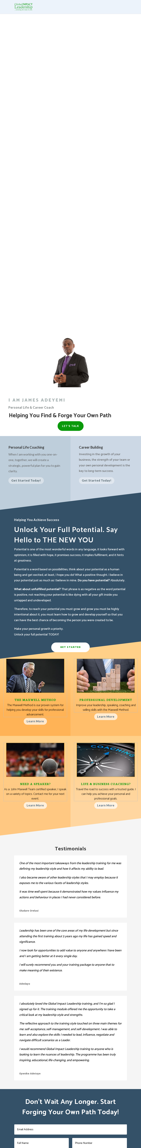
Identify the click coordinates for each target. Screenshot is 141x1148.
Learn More (35, 721)
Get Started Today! (26, 480)
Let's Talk (70, 425)
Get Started (70, 647)
